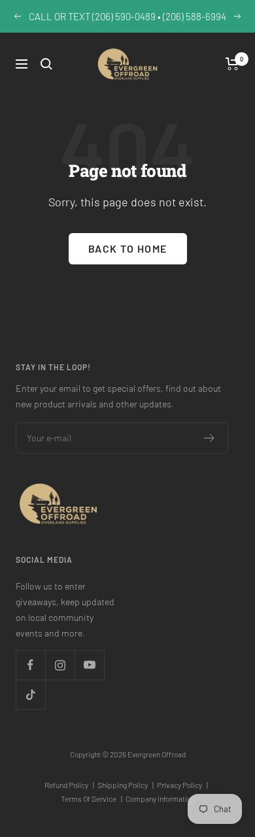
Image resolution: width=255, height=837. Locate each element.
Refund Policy (69, 784)
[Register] (209, 438)
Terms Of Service (91, 798)
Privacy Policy (182, 784)
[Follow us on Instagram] (60, 665)
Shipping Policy (125, 784)
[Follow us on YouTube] (89, 665)
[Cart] (232, 64)
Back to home (127, 248)
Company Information (160, 798)
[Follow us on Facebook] (30, 665)
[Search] (46, 64)
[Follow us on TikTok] (30, 694)
